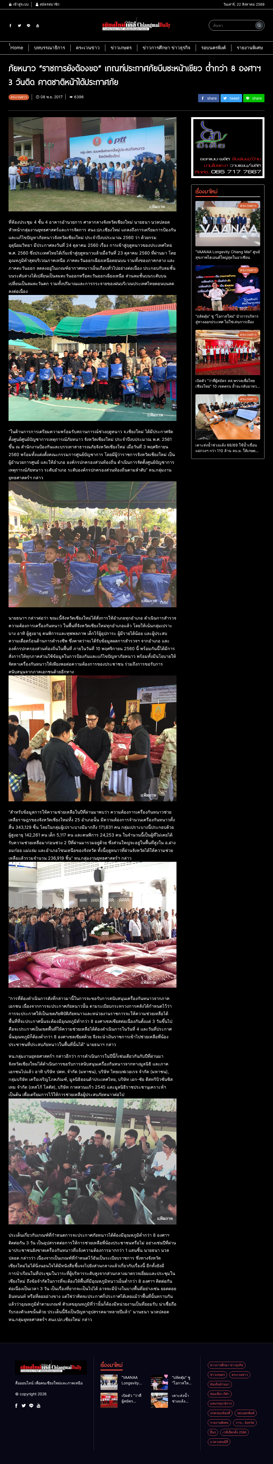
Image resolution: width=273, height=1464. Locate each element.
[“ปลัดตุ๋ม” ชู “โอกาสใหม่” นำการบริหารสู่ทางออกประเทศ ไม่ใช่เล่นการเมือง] (227, 288)
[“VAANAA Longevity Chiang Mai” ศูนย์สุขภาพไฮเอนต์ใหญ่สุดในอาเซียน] (227, 223)
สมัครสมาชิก (49, 4)
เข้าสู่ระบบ (20, 4)
